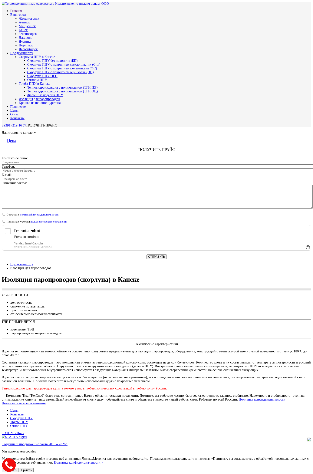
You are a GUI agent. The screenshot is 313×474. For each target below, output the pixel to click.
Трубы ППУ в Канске (34, 83)
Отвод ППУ (19, 426)
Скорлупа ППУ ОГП (42, 76)
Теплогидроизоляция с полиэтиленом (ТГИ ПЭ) (62, 87)
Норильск (26, 45)
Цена (11, 140)
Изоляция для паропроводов (39, 99)
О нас (14, 114)
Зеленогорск (28, 34)
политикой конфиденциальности (39, 214)
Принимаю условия (36, 221)
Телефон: (8, 166)
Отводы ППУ (37, 80)
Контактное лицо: (15, 158)
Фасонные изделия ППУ (45, 95)
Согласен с (32, 214)
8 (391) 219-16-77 (14, 125)
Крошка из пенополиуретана (40, 103)
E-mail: (6, 175)
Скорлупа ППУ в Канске (37, 57)
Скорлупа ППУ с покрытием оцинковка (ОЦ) (60, 72)
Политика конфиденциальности (262, 399)
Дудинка (25, 41)
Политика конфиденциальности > (78, 462)
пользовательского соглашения (48, 221)
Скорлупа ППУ (21, 418)
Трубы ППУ (19, 422)
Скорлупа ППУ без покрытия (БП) (52, 60)
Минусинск (27, 26)
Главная (16, 11)
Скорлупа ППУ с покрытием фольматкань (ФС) (62, 68)
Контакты (17, 118)
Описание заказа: (14, 183)
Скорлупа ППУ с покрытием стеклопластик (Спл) (63, 64)
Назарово (25, 37)
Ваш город (18, 14)
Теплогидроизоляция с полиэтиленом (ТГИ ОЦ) (62, 91)
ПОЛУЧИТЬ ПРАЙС (41, 125)
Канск (23, 30)
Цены (14, 110)
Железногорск (29, 18)
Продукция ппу (21, 53)
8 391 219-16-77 (13, 433)
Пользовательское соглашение (24, 403)
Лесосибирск (28, 49)
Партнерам (18, 106)
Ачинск (24, 22)
